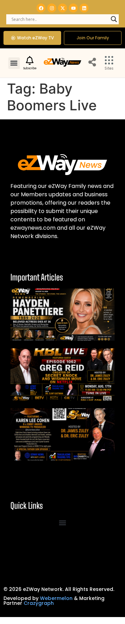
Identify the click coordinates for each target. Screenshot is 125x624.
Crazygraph (39, 603)
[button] (14, 63)
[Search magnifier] (114, 19)
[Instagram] (51, 8)
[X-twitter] (62, 8)
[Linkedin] (84, 8)
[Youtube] (73, 8)
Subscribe (29, 68)
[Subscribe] (29, 60)
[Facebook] (40, 8)
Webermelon (56, 598)
